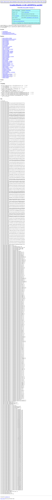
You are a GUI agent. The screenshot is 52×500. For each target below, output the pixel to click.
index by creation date (27, 1)
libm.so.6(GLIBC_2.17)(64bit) (7, 61)
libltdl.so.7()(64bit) (5, 58)
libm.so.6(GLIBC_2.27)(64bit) (7, 62)
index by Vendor (20, 1)
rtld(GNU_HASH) (5, 77)
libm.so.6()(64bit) (5, 60)
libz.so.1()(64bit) (5, 73)
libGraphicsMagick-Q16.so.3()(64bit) (8, 33)
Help (41, 1)
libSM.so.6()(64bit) (5, 41)
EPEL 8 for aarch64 (24, 7)
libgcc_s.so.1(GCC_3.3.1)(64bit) (7, 49)
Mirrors (38, 1)
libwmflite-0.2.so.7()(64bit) (6, 70)
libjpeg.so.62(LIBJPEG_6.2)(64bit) (8, 56)
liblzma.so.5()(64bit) (5, 59)
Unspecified (17, 15)
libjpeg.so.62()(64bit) (5, 55)
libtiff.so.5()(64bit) (5, 66)
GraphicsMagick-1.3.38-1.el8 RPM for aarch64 (26, 5)
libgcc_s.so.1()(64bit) (5, 48)
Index (2, 1)
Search (44, 1)
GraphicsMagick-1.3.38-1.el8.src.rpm (32, 17)
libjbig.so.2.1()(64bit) (5, 54)
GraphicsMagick (5, 31)
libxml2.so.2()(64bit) (5, 71)
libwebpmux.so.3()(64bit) (6, 69)
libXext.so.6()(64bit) (5, 43)
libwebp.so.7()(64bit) (5, 68)
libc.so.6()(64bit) (5, 45)
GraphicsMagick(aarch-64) (6, 32)
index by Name (34, 1)
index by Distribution (13, 1)
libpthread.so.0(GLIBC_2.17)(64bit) (8, 65)
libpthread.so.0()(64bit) (6, 64)
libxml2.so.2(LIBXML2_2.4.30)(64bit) (8, 72)
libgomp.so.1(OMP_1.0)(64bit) (7, 52)
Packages (31, 7)
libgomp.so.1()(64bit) (5, 50)
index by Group (6, 1)
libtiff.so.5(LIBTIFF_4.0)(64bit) (7, 67)
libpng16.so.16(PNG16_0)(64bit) (7, 63)
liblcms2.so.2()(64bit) (5, 57)
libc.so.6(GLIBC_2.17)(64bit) (7, 46)
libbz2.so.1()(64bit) (5, 44)
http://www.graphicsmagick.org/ (19, 21)
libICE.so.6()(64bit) (5, 40)
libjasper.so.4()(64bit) (5, 53)
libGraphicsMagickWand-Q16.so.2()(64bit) (9, 34)
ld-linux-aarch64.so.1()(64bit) (7, 38)
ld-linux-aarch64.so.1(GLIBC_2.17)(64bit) (9, 39)
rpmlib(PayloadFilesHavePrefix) (7, 75)
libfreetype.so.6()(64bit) (6, 47)
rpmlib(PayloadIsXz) (5, 76)
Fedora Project (28, 10)
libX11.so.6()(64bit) (5, 42)
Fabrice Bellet (2, 498)
